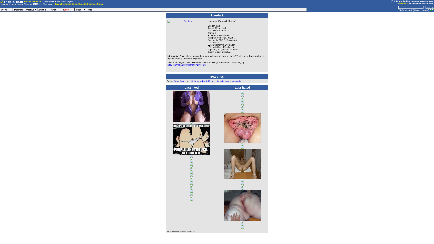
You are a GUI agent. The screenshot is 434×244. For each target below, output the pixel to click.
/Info (90, 10)
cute (217, 81)
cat (69, 4)
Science (93, 4)
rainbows (224, 81)
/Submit (42, 10)
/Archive (30, 10)
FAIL (86, 4)
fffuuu (100, 4)
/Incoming (18, 10)
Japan (58, 4)
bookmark (404, 4)
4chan (74, 4)
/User (78, 10)
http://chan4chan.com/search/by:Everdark (186, 65)
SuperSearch (180, 81)
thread (64, 4)
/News (4, 10)
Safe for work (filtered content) (414, 10)
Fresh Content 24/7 (33, 2)
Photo (81, 4)
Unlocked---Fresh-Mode (202, 81)
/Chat (53, 10)
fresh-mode (235, 81)
